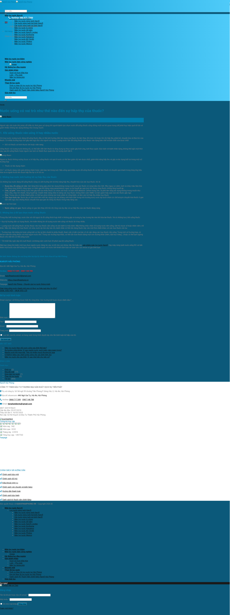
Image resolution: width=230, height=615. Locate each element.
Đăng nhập (22, 604)
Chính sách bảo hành (10, 495)
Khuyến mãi (10, 80)
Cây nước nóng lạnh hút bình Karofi (28, 23)
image (12, 554)
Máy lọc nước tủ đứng (23, 28)
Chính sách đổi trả (9, 479)
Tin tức (2, 104)
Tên (2, 322)
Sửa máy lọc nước (12, 374)
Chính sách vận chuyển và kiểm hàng (17, 487)
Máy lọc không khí (17, 77)
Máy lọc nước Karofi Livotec (26, 32)
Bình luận (4, 317)
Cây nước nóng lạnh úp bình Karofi (28, 25)
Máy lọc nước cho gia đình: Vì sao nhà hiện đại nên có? (27, 357)
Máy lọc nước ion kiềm (15, 59)
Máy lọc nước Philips (23, 41)
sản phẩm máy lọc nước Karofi (95, 245)
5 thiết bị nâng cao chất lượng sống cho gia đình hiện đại (28, 355)
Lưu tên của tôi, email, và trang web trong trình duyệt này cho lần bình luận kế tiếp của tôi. (39, 335)
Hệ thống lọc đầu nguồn (15, 67)
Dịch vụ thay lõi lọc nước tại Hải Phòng (26, 85)
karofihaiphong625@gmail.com (18, 276)
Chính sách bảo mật (10, 474)
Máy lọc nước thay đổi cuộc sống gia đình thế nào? (26, 348)
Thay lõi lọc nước (12, 83)
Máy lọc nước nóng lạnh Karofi (27, 21)
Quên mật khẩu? (6, 608)
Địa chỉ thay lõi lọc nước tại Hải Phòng (25, 88)
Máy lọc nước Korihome (24, 35)
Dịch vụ (8, 369)
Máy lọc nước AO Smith (24, 39)
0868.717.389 (15, 400)
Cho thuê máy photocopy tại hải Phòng (8, 20)
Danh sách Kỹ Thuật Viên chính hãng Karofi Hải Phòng (32, 90)
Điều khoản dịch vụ (10, 483)
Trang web (4, 330)
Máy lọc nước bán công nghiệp (18, 62)
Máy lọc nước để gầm (23, 30)
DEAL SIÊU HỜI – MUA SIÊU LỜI (13, 291)
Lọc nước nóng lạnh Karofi (20, 510)
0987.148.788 (28, 400)
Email (3, 326)
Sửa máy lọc (10, 93)
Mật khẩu (4, 599)
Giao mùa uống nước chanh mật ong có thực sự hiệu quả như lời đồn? (28, 288)
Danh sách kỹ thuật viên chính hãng (16, 499)
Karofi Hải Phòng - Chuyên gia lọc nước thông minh (29, 284)
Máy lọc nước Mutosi (23, 44)
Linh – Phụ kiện (16, 75)
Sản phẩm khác (11, 70)
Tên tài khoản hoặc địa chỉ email (14, 595)
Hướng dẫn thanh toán (11, 491)
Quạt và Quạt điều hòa (19, 73)
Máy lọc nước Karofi (14, 15)
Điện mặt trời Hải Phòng (41, 20)
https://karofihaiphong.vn (18, 280)
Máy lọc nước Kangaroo (24, 37)
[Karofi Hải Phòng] (16, 2)
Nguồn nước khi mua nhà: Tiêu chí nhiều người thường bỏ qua (30, 352)
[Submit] (6, 100)
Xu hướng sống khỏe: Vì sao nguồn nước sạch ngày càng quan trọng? (33, 350)
